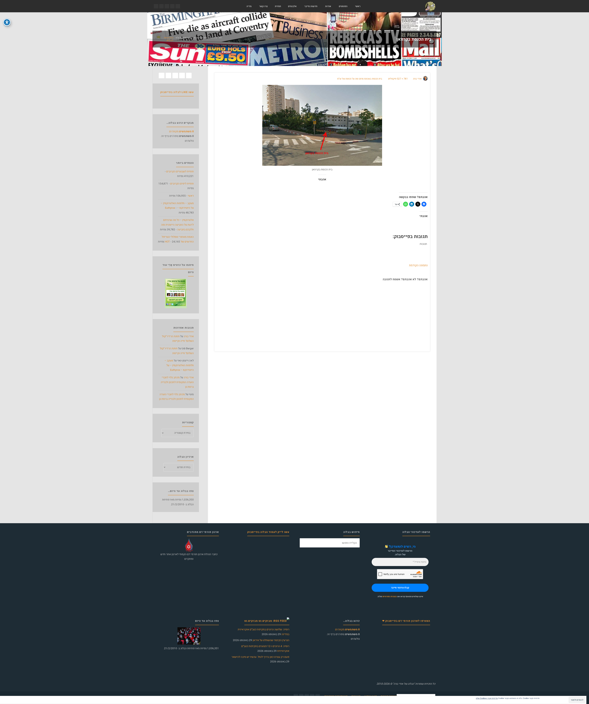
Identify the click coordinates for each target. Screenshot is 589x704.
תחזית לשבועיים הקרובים (180, 171)
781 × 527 (402, 78)
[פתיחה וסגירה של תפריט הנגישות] (7, 22)
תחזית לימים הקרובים (182, 184)
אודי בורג (189, 336)
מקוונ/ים (181, 131)
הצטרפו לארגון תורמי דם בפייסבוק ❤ (406, 621)
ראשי (191, 196)
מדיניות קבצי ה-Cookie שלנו (487, 698)
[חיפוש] (239, 6)
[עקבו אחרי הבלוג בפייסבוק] (177, 6)
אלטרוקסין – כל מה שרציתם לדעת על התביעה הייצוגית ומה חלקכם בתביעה (177, 224)
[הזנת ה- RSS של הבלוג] (156, 6)
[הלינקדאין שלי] (161, 6)
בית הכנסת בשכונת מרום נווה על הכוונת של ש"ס (196, 37)
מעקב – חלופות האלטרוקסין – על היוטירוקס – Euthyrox (179, 365)
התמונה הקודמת (418, 265)
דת (220, 37)
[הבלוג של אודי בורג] (430, 6)
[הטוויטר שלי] (172, 6)
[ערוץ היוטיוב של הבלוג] (167, 6)
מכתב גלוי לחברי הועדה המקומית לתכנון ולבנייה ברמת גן (177, 382)
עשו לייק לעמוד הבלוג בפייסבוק (268, 532)
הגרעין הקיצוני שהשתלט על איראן (271, 640)
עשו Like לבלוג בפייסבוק (177, 92)
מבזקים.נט (251, 621)
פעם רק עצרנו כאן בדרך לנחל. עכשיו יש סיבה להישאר (260, 657)
